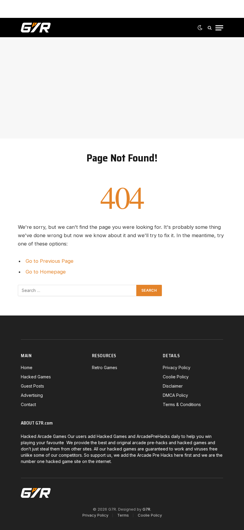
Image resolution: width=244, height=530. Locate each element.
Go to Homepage (46, 272)
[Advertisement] (122, 88)
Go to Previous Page (49, 261)
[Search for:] (77, 290)
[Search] (210, 28)
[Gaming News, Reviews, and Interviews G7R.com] (36, 28)
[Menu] (219, 28)
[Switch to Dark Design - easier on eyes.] (200, 27)
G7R (146, 509)
